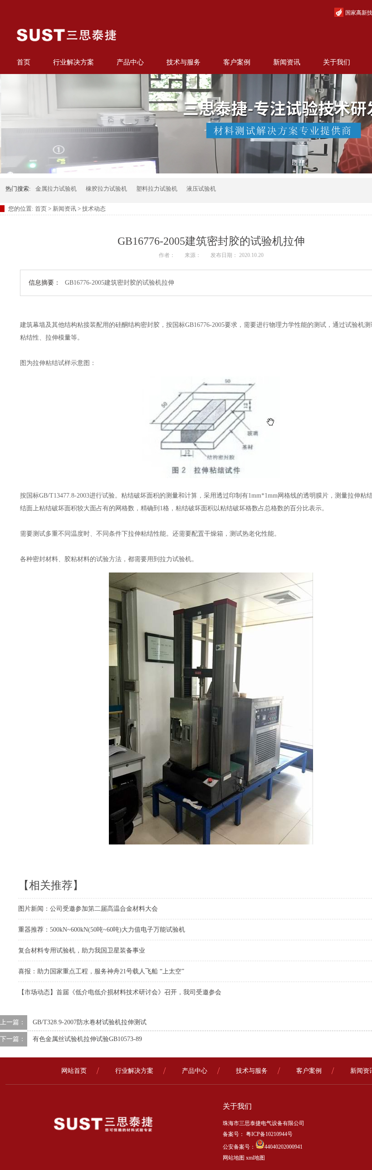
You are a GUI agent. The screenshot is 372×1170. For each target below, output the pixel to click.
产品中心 (130, 62)
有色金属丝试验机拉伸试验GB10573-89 (87, 1039)
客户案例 (236, 62)
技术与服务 (183, 62)
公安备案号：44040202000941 (263, 1147)
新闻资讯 (286, 62)
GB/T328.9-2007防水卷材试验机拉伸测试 (90, 1022)
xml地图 (255, 1158)
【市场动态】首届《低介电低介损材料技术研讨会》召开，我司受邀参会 (119, 992)
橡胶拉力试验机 (106, 188)
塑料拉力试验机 (156, 188)
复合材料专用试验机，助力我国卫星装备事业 (81, 950)
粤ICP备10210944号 (269, 1134)
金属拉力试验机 (56, 188)
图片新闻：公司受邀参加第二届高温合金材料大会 (88, 908)
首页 (23, 62)
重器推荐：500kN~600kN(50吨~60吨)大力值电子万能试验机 (101, 929)
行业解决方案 (73, 62)
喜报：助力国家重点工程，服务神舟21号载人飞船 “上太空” (101, 971)
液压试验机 (201, 188)
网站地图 (234, 1158)
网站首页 (74, 1070)
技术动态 (94, 208)
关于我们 (336, 62)
